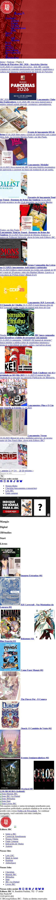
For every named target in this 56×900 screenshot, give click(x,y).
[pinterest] (8, 481)
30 (23, 470)
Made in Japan (11, 858)
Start (7, 879)
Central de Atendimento (15, 836)
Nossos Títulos (11, 839)
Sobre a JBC (10, 834)
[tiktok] (14, 481)
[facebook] (1, 481)
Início (2, 62)
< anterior (4, 470)
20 (20, 470)
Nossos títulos (11, 486)
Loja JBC (9, 491)
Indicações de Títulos (14, 844)
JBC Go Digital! (12, 882)
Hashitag (9, 860)
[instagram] (11, 481)
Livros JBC (10, 884)
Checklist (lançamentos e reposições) (21, 488)
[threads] (17, 481)
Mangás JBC (11, 874)
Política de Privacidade (27, 811)
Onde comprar (11, 493)
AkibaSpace (10, 863)
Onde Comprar (11, 841)
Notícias (10, 62)
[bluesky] (21, 481)
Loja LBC (9, 855)
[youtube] (4, 481)
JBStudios (9, 877)
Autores (8, 846)
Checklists (9, 872)
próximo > (29, 470)
